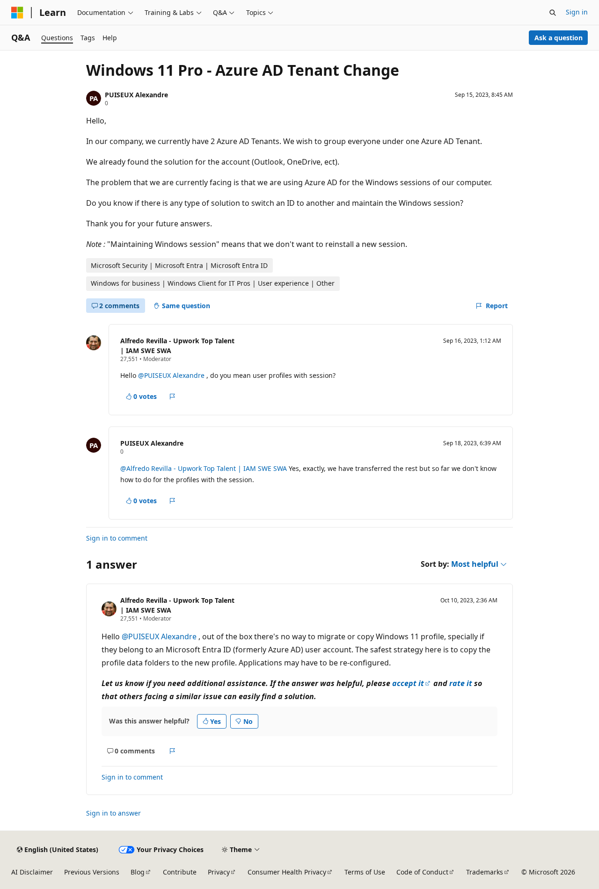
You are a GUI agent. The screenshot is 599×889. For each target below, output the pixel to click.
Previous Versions (91, 871)
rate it (460, 683)
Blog (138, 871)
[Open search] (552, 12)
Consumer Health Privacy (287, 871)
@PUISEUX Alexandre (172, 375)
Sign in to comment (116, 538)
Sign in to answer (113, 813)
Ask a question (558, 37)
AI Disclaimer (32, 871)
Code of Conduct (422, 871)
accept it (408, 683)
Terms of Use (364, 871)
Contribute (180, 871)
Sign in (577, 11)
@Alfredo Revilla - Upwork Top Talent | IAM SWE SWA (204, 468)
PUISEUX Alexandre (136, 94)
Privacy (219, 871)
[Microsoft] (17, 13)
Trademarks (484, 871)
